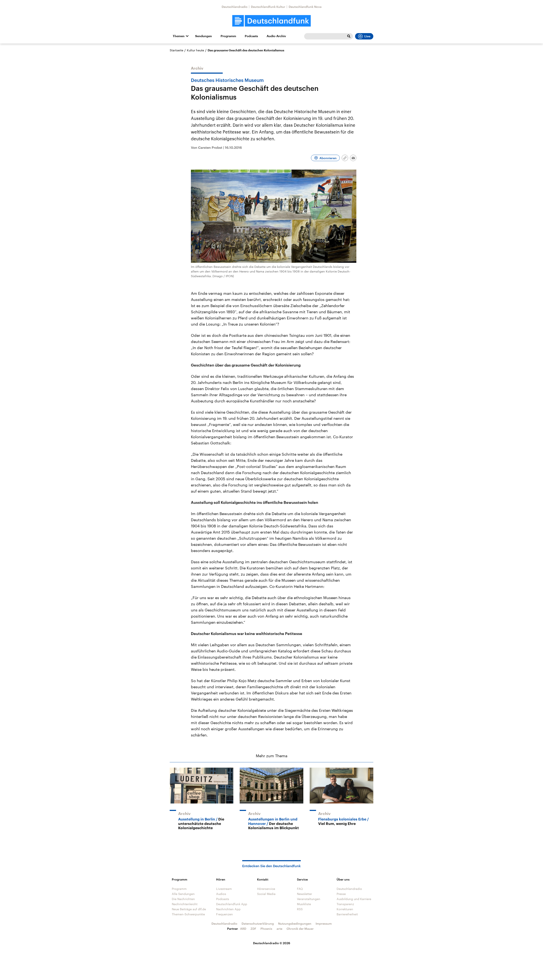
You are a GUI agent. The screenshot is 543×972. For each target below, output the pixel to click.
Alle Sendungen (183, 894)
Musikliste (304, 904)
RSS (300, 909)
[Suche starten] (349, 36)
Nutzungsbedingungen (294, 923)
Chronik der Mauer (300, 928)
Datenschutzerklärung (258, 923)
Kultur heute (195, 50)
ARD (243, 928)
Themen (179, 36)
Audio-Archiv (276, 36)
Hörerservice (266, 889)
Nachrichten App (228, 909)
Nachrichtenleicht (184, 904)
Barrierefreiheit (347, 914)
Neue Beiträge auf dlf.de (189, 909)
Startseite (176, 50)
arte (279, 928)
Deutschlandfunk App (231, 904)
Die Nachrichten (183, 899)
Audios (221, 894)
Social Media (266, 894)
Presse (341, 894)
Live (367, 36)
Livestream (224, 889)
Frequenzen (224, 914)
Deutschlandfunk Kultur (268, 6)
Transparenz (345, 904)
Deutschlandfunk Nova (305, 6)
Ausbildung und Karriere (354, 899)
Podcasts (251, 36)
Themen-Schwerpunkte (188, 914)
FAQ (300, 889)
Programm (228, 36)
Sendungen (203, 36)
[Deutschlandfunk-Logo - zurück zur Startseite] (271, 21)
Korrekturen (345, 909)
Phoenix (266, 928)
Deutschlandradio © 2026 (271, 943)
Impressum (324, 923)
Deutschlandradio (235, 6)
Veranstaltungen (308, 899)
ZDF (253, 928)
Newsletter (304, 894)
